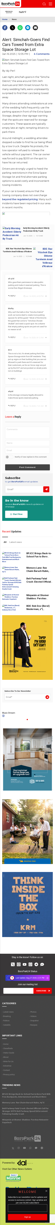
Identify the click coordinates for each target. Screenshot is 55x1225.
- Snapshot (34, 1021)
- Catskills (6, 1025)
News (14, 19)
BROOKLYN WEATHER (25, 12)
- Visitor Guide (8, 1053)
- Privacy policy (8, 1074)
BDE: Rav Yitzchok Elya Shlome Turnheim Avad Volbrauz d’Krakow (17, 250)
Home (4, 19)
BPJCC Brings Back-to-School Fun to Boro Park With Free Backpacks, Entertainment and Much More (26, 1095)
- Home (5, 1044)
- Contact (6, 1070)
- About (5, 1057)
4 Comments (42, 54)
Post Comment (27, 467)
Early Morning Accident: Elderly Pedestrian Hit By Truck (36, 229)
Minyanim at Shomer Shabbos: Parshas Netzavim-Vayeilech (37, 598)
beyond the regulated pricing (20, 199)
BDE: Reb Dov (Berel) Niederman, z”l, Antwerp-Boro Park (38, 609)
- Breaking (6, 1016)
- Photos (32, 1012)
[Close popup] (46, 1191)
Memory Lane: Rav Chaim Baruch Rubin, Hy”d (37, 571)
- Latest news (7, 1012)
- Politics (5, 1021)
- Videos (32, 1016)
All (5, 542)
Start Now (17, 514)
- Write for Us (7, 1061)
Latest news (15, 542)
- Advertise (6, 1066)
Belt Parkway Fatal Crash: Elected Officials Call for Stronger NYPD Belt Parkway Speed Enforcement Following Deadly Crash (25, 1111)
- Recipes (33, 1025)
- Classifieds (7, 1048)
